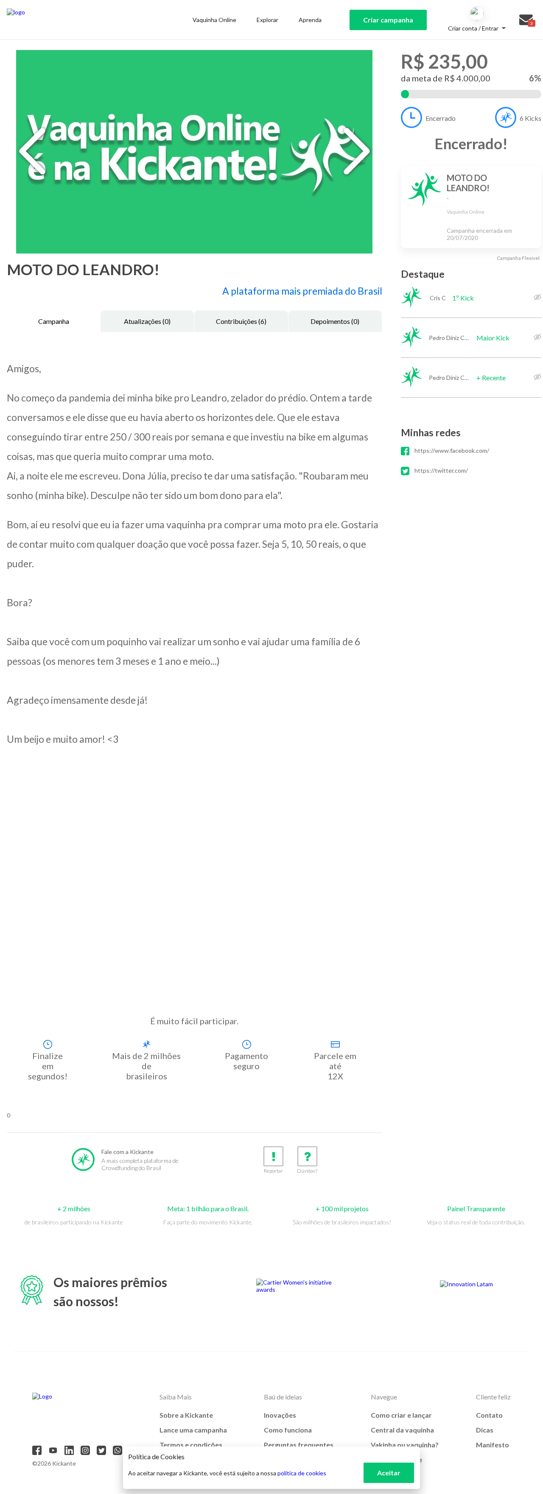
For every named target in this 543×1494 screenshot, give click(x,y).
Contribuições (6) (241, 321)
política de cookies (301, 1473)
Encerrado (440, 118)
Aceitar (388, 1473)
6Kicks (530, 118)
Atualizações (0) (147, 321)
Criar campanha (388, 20)
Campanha (53, 321)
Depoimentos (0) (335, 321)
